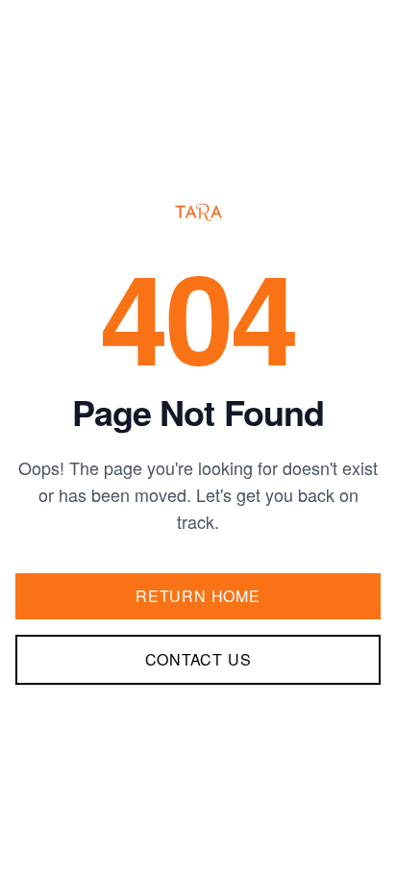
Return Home (198, 596)
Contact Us (198, 659)
